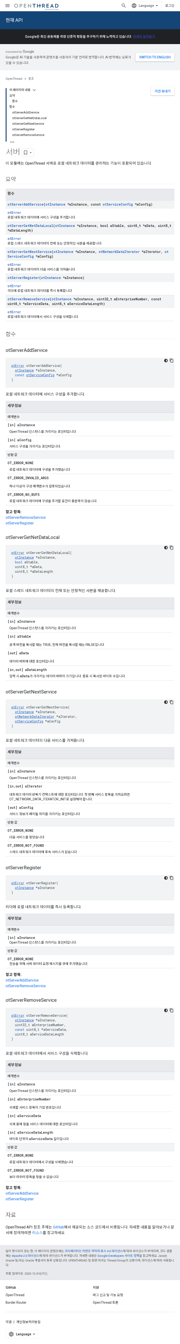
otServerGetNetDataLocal (30, 225)
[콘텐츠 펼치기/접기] (34, 90)
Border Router (16, 1302)
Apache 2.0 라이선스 (25, 1255)
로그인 (169, 6)
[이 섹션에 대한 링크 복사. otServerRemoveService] (61, 1000)
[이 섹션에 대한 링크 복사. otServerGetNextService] (61, 692)
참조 (31, 78)
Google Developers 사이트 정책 (118, 1255)
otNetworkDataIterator (119, 251)
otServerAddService (26, 204)
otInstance (55, 204)
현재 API (14, 20)
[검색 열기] (124, 5)
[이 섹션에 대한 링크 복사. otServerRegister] (46, 868)
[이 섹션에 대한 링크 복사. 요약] (20, 180)
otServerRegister (23, 277)
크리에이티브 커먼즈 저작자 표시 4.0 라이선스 (94, 1251)
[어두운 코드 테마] (166, 360)
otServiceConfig (118, 204)
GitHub (58, 1227)
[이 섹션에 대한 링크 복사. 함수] (20, 335)
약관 (9, 1322)
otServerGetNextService (30, 251)
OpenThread (14, 78)
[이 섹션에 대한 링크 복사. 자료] (20, 1215)
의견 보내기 (163, 91)
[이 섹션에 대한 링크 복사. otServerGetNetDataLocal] (64, 538)
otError (14, 212)
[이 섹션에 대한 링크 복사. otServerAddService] (52, 351)
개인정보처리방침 (28, 1322)
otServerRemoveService (29, 299)
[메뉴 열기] (7, 5)
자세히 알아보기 (144, 36)
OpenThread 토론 (105, 1302)
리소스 (37, 1233)
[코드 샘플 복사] (171, 360)
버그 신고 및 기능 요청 (108, 1295)
